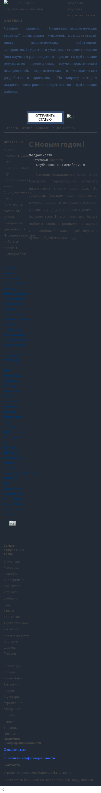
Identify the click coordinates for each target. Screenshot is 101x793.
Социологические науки (13, 195)
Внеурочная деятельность (13, 226)
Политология (13, 204)
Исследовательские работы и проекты (13, 241)
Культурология (13, 254)
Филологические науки (13, 158)
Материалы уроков (12, 214)
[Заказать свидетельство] (70, 117)
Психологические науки (13, 183)
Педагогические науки (13, 170)
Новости (56, 160)
